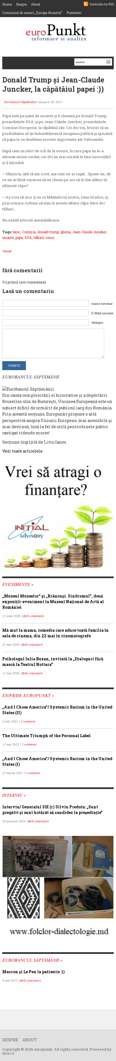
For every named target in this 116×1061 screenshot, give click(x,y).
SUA (28, 237)
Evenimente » (18, 584)
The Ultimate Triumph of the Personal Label (46, 735)
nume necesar (102, 303)
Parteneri (73, 12)
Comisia (29, 232)
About (35, 4)
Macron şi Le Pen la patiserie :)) (33, 971)
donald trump (48, 232)
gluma (66, 232)
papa (19, 237)
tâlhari (39, 237)
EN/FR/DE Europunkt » (28, 695)
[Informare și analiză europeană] (58, 32)
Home (7, 4)
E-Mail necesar (102, 313)
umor (50, 237)
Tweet (7, 251)
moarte (8, 237)
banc (16, 232)
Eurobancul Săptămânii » (32, 960)
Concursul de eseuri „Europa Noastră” (32, 12)
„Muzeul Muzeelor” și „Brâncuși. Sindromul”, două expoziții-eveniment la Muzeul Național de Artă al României (53, 601)
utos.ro (8, 1053)
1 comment (28, 721)
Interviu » (14, 795)
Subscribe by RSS (102, 4)
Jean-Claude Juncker (89, 232)
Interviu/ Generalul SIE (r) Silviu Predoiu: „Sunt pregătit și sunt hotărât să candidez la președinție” (52, 809)
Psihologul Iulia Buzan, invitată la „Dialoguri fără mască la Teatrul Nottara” (52, 661)
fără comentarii (33, 615)
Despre (21, 4)
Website (97, 322)
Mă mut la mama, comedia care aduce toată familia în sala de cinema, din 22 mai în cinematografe (55, 633)
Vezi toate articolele (22, 451)
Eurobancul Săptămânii (20, 102)
